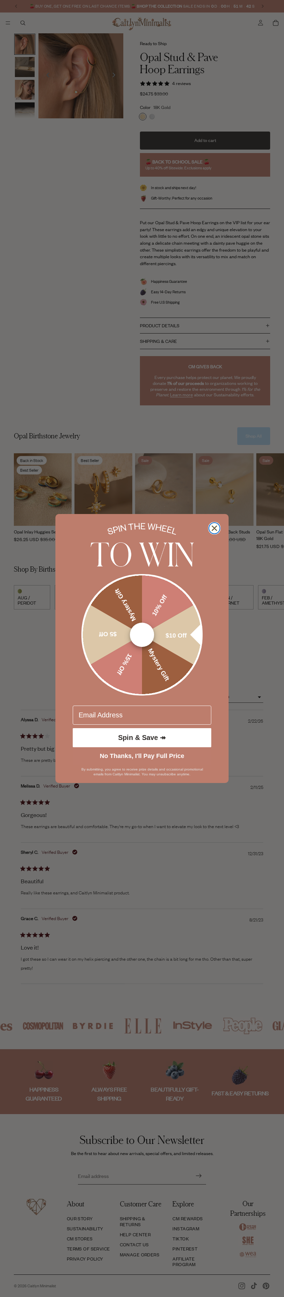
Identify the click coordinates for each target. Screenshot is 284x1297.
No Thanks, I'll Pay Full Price (142, 755)
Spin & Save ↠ (142, 737)
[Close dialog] (214, 528)
